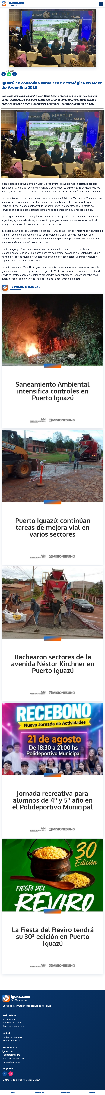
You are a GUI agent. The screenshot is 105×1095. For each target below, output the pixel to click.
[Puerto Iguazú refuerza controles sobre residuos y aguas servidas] (52, 361)
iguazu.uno (8, 1051)
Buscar (92, 1092)
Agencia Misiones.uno (13, 1026)
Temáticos (65, 1092)
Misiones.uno (9, 1019)
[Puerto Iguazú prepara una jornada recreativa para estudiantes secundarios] (52, 770)
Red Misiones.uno (11, 1022)
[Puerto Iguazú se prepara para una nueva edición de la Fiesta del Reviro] (52, 906)
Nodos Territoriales (12, 1037)
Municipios (39, 1092)
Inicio (13, 1092)
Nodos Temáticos (11, 1040)
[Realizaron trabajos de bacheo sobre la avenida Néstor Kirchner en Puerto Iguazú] (52, 633)
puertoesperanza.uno (13, 1058)
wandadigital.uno (11, 1062)
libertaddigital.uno (11, 1054)
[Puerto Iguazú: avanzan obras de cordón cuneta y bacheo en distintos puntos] (52, 497)
